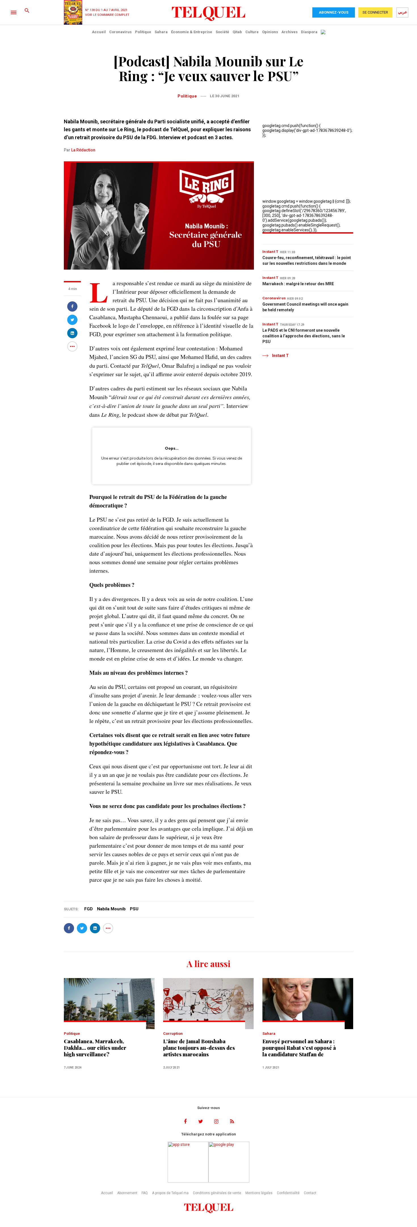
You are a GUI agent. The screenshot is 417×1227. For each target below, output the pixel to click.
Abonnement (127, 1193)
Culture (252, 32)
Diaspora (309, 32)
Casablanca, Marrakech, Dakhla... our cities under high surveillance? (95, 1048)
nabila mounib (111, 908)
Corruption (173, 1033)
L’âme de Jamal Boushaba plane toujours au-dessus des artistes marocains (199, 1048)
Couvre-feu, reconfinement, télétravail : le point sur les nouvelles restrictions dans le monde (306, 260)
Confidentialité (288, 1193)
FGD (88, 908)
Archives (289, 32)
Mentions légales (259, 1193)
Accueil (99, 32)
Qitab (237, 32)
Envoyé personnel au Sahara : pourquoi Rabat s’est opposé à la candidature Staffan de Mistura (299, 1048)
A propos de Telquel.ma (170, 1193)
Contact (310, 1193)
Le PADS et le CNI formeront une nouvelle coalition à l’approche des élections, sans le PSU (303, 336)
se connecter (375, 12)
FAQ (145, 1193)
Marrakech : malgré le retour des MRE (298, 284)
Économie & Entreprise (191, 32)
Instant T (270, 251)
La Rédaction (83, 150)
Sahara (161, 32)
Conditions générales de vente (217, 1193)
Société (222, 32)
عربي (402, 12)
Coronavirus (120, 32)
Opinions (270, 32)
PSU (134, 908)
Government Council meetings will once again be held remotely (305, 307)
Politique (143, 32)
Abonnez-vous (333, 12)
